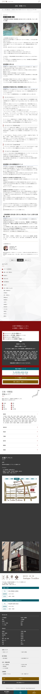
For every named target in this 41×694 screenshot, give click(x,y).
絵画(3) (5, 316)
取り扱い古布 (4, 614)
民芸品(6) (5, 306)
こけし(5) (5, 309)
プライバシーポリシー (10, 688)
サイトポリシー (18, 688)
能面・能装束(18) (7, 290)
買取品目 (3, 628)
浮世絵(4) (5, 292)
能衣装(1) (5, 275)
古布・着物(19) (6, 295)
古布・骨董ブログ (7, 9)
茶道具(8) (5, 299)
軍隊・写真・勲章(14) (8, 272)
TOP (2, 9)
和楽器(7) (5, 304)
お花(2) (5, 285)
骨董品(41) (6, 297)
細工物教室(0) (6, 281)
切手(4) (5, 313)
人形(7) (5, 302)
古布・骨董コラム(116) (8, 288)
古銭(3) (5, 311)
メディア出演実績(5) (7, 269)
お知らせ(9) (6, 278)
